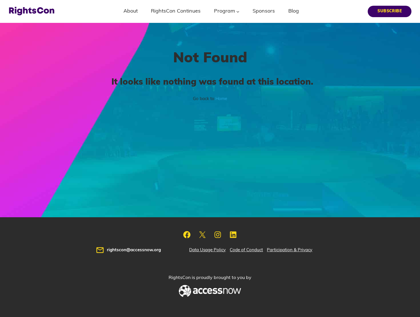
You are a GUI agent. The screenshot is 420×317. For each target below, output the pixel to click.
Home (221, 99)
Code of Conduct (246, 250)
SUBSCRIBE (389, 11)
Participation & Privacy (289, 250)
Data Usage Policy (207, 250)
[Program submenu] (237, 11)
